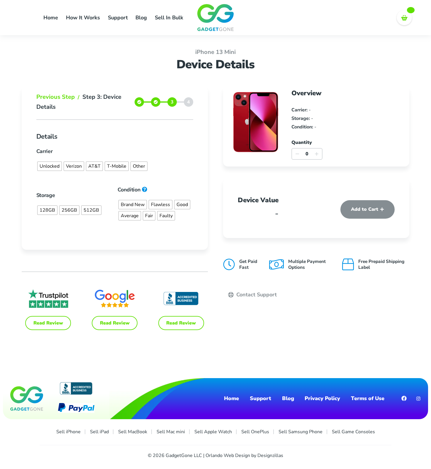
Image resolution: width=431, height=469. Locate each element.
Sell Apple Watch (213, 432)
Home (50, 17)
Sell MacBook (132, 432)
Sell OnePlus (255, 432)
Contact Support (256, 294)
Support (118, 17)
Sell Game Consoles (353, 432)
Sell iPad (99, 432)
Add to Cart (364, 209)
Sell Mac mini (171, 432)
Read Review (48, 323)
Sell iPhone (68, 432)
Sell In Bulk (169, 17)
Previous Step (57, 97)
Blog (141, 17)
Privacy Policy (322, 398)
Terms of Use (367, 398)
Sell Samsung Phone (301, 432)
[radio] (50, 166)
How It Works (83, 17)
